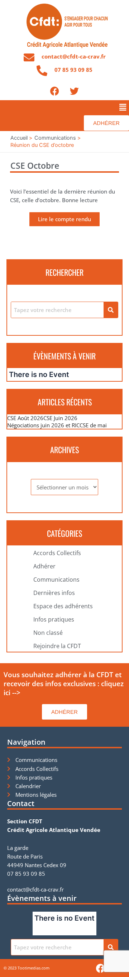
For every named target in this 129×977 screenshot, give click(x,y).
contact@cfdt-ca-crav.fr (74, 56)
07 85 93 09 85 (73, 69)
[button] (123, 107)
